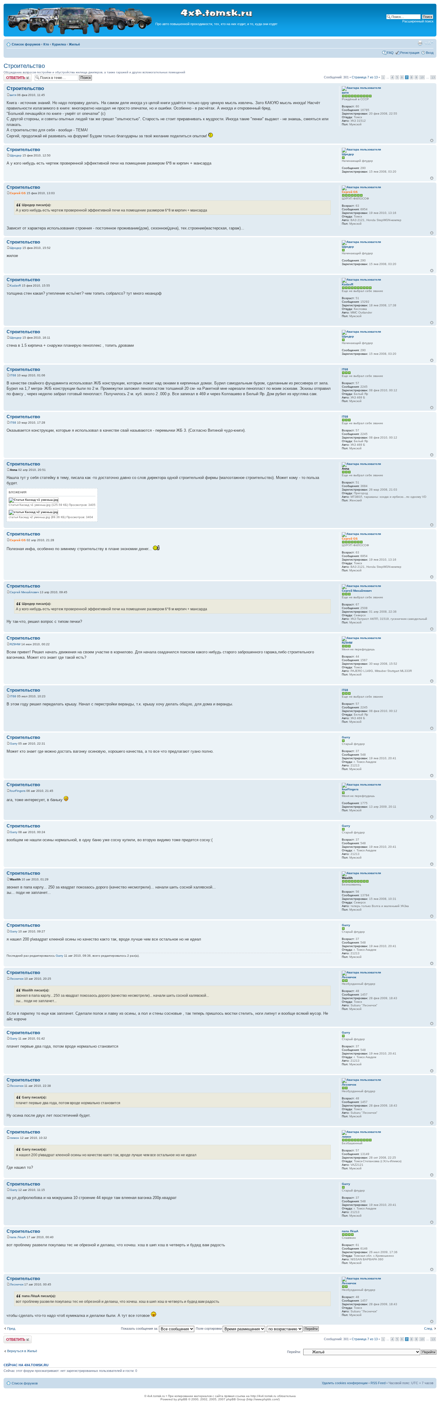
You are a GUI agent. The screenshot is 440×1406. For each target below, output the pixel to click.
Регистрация (409, 52)
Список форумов (26, 44)
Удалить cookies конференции (345, 1383)
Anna (13, 469)
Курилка (59, 44)
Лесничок (16, 978)
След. (428, 1328)
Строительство (24, 66)
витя (13, 95)
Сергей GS (18, 193)
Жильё (74, 44)
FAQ (390, 52)
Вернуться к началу (431, 140)
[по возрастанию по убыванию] (293, 1328)
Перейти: (294, 1352)
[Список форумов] (80, 33)
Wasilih (15, 879)
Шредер (16, 155)
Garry (13, 743)
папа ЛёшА (18, 1237)
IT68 (13, 375)
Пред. (11, 1328)
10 (422, 77)
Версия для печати (420, 43)
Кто (46, 44)
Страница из (365, 77)
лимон (14, 1137)
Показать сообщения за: (140, 1328)
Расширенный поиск (417, 21)
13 (433, 77)
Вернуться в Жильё (22, 1351)
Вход (429, 52)
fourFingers (17, 790)
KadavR (15, 285)
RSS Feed (378, 1383)
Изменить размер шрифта (429, 43)
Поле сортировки (209, 1328)
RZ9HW (15, 644)
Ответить (11, 75)
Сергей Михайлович (24, 592)
